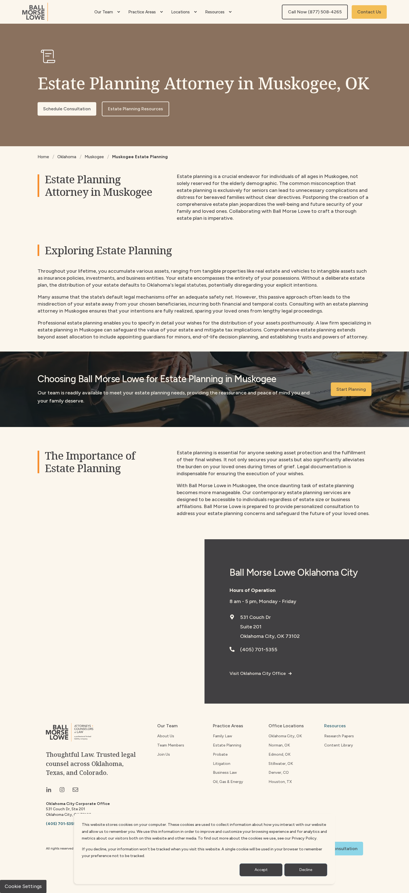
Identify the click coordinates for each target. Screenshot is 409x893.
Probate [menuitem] (220, 754)
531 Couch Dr (255, 617)
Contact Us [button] (369, 11)
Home (43, 156)
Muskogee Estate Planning (140, 156)
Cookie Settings (23, 886)
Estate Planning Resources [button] (135, 108)
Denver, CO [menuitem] (278, 772)
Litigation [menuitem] (221, 763)
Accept (261, 869)
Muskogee (94, 156)
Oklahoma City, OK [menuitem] (285, 736)
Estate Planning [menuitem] (227, 745)
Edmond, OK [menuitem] (279, 754)
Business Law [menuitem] (225, 772)
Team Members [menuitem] (170, 745)
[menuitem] (118, 12)
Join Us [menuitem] (163, 754)
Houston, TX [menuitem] (280, 781)
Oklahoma (66, 156)
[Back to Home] (35, 12)
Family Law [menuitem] (222, 736)
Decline (305, 869)
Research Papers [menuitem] (339, 736)
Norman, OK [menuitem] (279, 745)
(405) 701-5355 (258, 649)
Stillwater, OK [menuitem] (280, 763)
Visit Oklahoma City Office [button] (258, 673)
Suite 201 (251, 627)
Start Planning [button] (351, 389)
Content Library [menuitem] (338, 745)
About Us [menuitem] (165, 736)
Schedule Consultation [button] (67, 108)
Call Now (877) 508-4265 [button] (315, 11)
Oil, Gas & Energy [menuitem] (228, 781)
